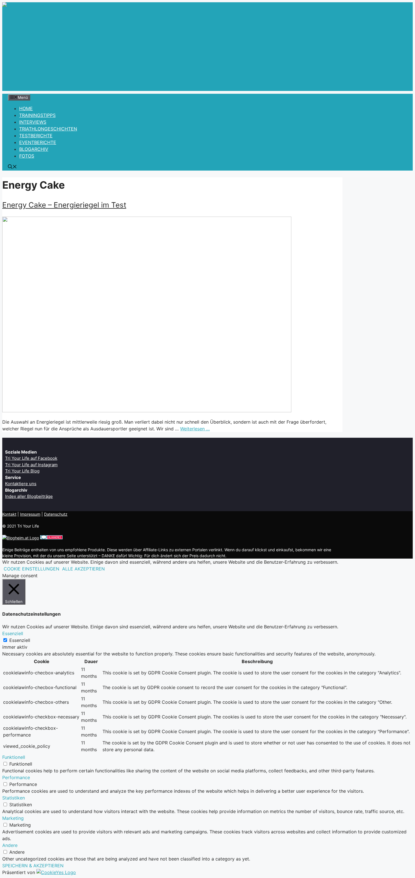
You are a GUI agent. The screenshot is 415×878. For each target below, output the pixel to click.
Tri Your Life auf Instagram (31, 464)
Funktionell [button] (13, 757)
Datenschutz (55, 514)
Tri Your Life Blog (22, 471)
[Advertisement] (207, 51)
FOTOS (26, 156)
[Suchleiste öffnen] (12, 167)
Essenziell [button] (12, 633)
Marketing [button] (13, 818)
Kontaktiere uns (20, 483)
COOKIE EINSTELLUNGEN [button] (31, 569)
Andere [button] (10, 845)
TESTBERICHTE (36, 135)
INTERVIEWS (32, 122)
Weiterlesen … (195, 429)
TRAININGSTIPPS (37, 115)
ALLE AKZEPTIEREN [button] (83, 569)
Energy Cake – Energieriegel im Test (64, 205)
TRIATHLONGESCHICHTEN (48, 129)
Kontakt (9, 514)
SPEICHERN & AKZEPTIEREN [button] (33, 865)
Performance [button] (16, 777)
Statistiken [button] (13, 798)
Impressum (30, 514)
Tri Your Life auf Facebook (31, 458)
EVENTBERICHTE (37, 142)
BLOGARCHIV (33, 149)
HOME (26, 108)
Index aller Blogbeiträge (29, 496)
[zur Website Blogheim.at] (20, 537)
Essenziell (19, 640)
